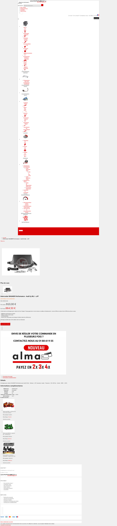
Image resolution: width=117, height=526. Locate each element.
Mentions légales (8, 499)
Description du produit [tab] (7, 376)
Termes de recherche (9, 498)
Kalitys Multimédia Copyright (6, 521)
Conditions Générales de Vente (11, 501)
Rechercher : (20, 5)
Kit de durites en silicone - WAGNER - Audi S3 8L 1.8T (9, 455)
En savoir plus (8, 525)
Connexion (21, 13)
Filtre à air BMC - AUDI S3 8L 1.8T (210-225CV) (9, 412)
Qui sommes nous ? (8, 483)
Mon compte (23, 7)
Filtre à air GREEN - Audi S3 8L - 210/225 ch (9, 434)
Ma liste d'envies (24, 8)
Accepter (2, 525)
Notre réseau (23, 11)
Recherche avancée (8, 497)
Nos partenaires (7, 485)
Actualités (22, 9)
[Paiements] (9, 517)
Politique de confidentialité (10, 502)
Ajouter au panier (6, 419)
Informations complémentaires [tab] (9, 377)
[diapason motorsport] (37, 2)
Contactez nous (7, 484)
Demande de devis (8, 488)
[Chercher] (42, 5)
